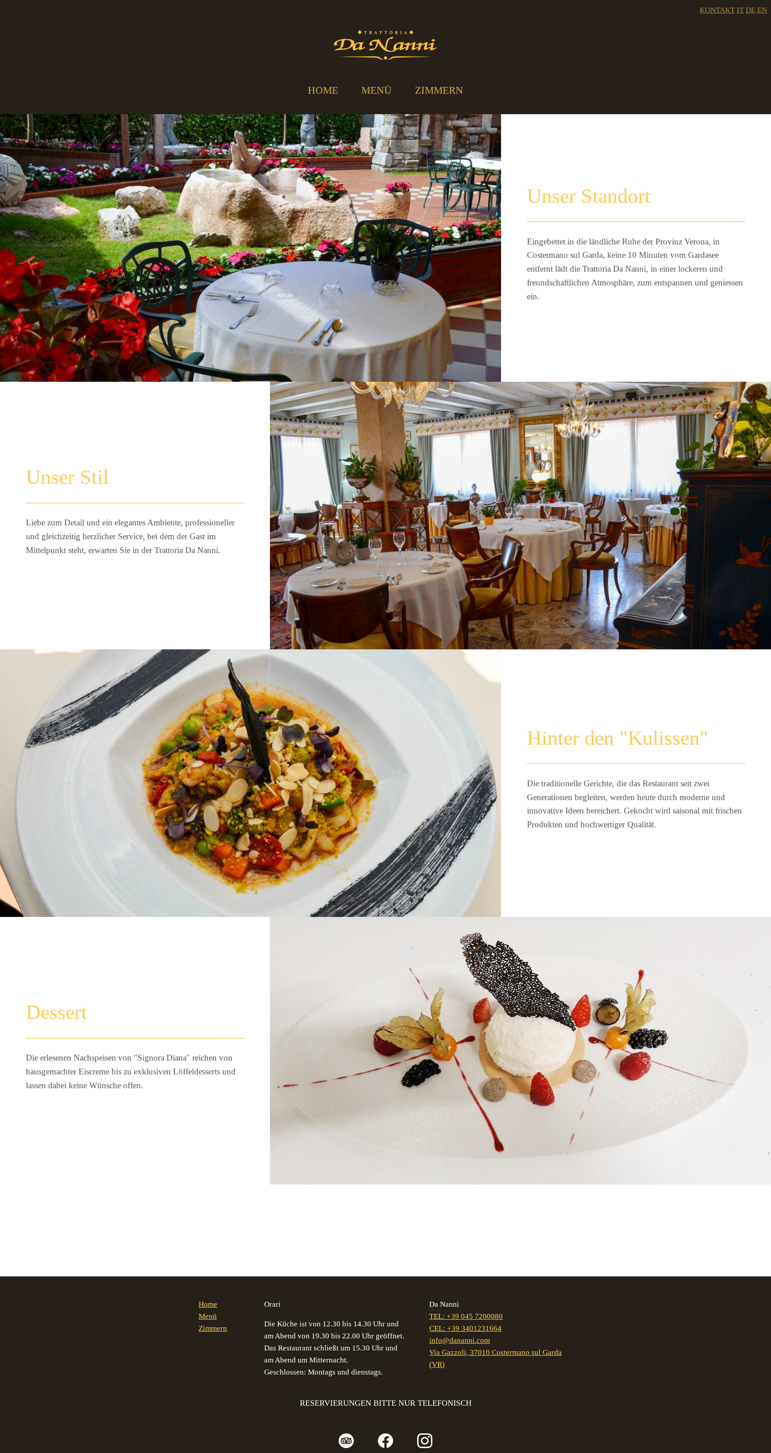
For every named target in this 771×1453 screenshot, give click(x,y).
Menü (376, 90)
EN (762, 10)
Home (323, 90)
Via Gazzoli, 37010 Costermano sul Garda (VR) (495, 1358)
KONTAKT (717, 10)
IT (740, 10)
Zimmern (439, 90)
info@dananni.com (459, 1340)
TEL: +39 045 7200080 (466, 1316)
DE (750, 10)
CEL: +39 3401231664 (465, 1328)
